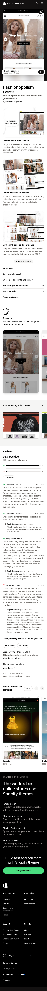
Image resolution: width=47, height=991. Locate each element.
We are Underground (13, 102)
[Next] (42, 405)
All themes (23, 645)
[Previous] (36, 405)
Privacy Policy (8, 969)
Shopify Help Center (11, 930)
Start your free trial (23, 871)
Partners (27, 934)
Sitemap (6, 980)
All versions (20, 658)
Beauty (6, 904)
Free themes (29, 904)
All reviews (9, 478)
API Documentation (11, 934)
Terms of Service (10, 963)
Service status (30, 943)
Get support (9, 645)
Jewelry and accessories (8, 909)
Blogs (5, 943)
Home (5, 915)
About (26, 930)
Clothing (6, 899)
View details (8, 658)
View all (27, 688)
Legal (26, 939)
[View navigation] (42, 3)
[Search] (37, 3)
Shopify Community (11, 939)
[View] (21, 425)
